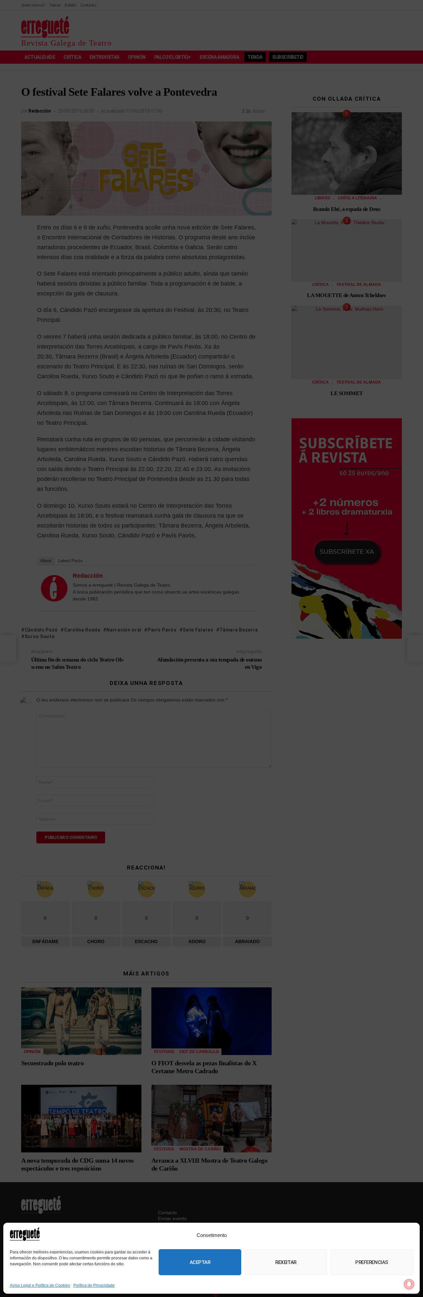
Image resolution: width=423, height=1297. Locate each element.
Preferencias (371, 1262)
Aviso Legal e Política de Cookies (40, 1285)
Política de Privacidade (94, 1285)
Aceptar (200, 1262)
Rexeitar (285, 1262)
